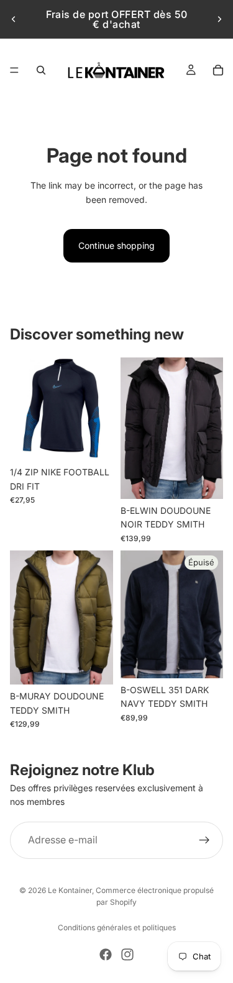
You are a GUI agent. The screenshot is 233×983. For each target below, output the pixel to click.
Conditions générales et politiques (117, 927)
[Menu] (14, 70)
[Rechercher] (41, 70)
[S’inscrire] (204, 840)
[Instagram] (127, 954)
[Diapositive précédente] (13, 19)
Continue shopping (116, 245)
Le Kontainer (70, 890)
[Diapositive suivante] (219, 19)
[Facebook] (105, 954)
